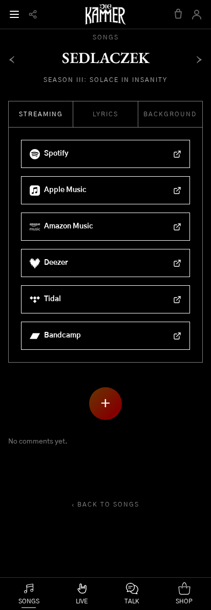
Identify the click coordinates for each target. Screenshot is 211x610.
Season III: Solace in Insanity (105, 80)
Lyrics (105, 114)
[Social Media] (32, 14)
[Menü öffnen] (14, 14)
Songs (106, 37)
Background (170, 114)
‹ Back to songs (105, 504)
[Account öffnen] (197, 14)
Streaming (41, 114)
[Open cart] (178, 14)
